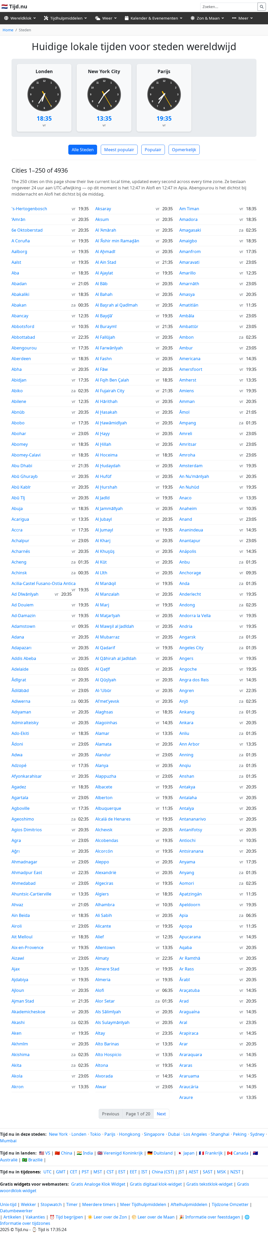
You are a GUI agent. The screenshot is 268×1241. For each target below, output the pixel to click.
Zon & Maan (208, 18)
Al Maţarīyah (107, 615)
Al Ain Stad (105, 262)
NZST (235, 1172)
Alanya (101, 765)
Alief (99, 937)
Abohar (19, 433)
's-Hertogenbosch (29, 209)
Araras (185, 1065)
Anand (185, 519)
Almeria (102, 979)
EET (133, 1172)
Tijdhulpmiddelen (66, 18)
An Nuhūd (189, 487)
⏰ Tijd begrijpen (66, 1217)
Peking (240, 1134)
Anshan (186, 776)
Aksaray (103, 209)
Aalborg (19, 251)
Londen (44, 71)
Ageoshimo (23, 819)
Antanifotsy (190, 830)
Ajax (16, 969)
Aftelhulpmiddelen (189, 1204)
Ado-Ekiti (20, 733)
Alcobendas (106, 840)
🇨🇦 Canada (237, 1153)
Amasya (187, 294)
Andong (187, 605)
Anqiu (185, 765)
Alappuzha (105, 776)
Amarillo (187, 273)
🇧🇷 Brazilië (32, 1160)
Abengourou (24, 348)
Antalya (186, 808)
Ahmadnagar (24, 862)
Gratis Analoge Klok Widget (98, 1184)
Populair (153, 150)
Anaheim (188, 508)
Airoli (17, 926)
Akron (18, 1087)
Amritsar (188, 444)
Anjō (183, 701)
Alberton (104, 797)
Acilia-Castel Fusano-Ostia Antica (44, 583)
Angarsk (187, 637)
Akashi (18, 1022)
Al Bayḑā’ (104, 316)
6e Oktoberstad (27, 230)
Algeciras (104, 883)
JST (181, 1172)
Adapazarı (21, 648)
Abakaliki (20, 294)
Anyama (187, 862)
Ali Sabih (103, 915)
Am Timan (189, 209)
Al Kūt (101, 562)
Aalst (16, 262)
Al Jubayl (103, 519)
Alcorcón (104, 851)
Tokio (95, 1134)
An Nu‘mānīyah (194, 476)
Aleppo (102, 862)
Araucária (188, 1087)
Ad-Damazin (24, 615)
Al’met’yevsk (107, 701)
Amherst (187, 380)
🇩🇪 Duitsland (160, 1153)
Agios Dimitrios (27, 830)
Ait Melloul (22, 937)
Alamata (103, 744)
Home (8, 29)
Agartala (20, 797)
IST (144, 1172)
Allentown (105, 947)
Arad (184, 1001)
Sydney (257, 1134)
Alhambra (105, 905)
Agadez (19, 787)
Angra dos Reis (194, 680)
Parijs (164, 71)
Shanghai (220, 1134)
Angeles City (191, 648)
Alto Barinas (107, 1044)
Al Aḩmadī (105, 251)
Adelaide (20, 669)
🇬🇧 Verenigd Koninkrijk (120, 1153)
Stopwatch (51, 1204)
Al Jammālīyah (109, 508)
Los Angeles (195, 1134)
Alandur (103, 755)
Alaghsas (104, 712)
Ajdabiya (20, 979)
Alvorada (104, 1076)
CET (73, 1172)
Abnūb (18, 412)
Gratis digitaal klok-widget (156, 1184)
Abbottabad (23, 337)
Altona (101, 1065)
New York (58, 1134)
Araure (186, 1097)
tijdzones (30, 1172)
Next (161, 1114)
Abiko (17, 391)
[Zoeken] (262, 7)
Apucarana (190, 937)
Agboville (21, 808)
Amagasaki (190, 230)
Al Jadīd (102, 498)
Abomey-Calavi (26, 455)
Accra (17, 530)
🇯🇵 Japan (185, 1153)
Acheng (19, 562)
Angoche (188, 669)
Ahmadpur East (27, 872)
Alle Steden (83, 150)
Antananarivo (192, 819)
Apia (183, 915)
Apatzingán (190, 894)
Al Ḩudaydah (107, 466)
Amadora (188, 219)
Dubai (174, 1134)
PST (85, 1172)
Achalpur (20, 540)
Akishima (21, 1054)
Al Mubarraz (107, 637)
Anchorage (190, 573)
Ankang (186, 712)
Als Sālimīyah (108, 1012)
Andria (185, 626)
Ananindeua (191, 530)
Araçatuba (189, 990)
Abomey (20, 444)
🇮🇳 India (85, 1153)
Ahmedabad (24, 883)
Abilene (19, 401)
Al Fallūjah (105, 337)
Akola (17, 1076)
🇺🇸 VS (44, 1153)
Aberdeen (21, 358)
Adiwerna (21, 701)
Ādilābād (20, 690)
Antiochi (187, 840)
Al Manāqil (105, 583)
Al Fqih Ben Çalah (112, 380)
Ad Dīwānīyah (25, 594)
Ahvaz (17, 905)
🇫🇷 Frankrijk (211, 1153)
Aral (183, 1022)
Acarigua (20, 519)
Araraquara (190, 1054)
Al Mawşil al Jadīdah (114, 626)
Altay (100, 1033)
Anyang (186, 872)
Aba (15, 273)
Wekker (28, 1204)
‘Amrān (18, 219)
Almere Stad (107, 969)
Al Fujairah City (109, 391)
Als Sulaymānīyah (112, 1022)
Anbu (184, 562)
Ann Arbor (189, 744)
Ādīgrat (19, 680)
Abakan (19, 305)
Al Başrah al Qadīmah (116, 305)
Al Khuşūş (105, 551)
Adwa (17, 755)
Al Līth (101, 573)
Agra (16, 840)
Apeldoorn (189, 905)
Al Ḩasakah (106, 412)
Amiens (186, 391)
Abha (17, 369)
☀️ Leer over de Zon (107, 1217)
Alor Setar (105, 1001)
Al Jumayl (104, 530)
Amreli (185, 433)
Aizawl (18, 958)
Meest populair (119, 150)
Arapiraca (188, 1033)
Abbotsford (23, 326)
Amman (187, 401)
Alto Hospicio (108, 1054)
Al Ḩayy (102, 433)
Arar (183, 1044)
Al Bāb (101, 283)
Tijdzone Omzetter (231, 1204)
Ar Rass (186, 969)
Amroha (187, 455)
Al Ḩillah (103, 444)
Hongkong (129, 1134)
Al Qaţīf (102, 669)
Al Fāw (101, 369)
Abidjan (19, 380)
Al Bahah (104, 294)
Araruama (189, 1076)
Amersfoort (190, 369)
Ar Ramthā (189, 958)
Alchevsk (104, 830)
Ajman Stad (23, 1001)
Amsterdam (191, 466)
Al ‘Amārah (105, 230)
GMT (60, 1172)
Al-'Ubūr (103, 690)
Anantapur (189, 540)
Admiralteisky (25, 722)
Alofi (99, 990)
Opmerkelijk (184, 150)
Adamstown (23, 626)
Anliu (184, 733)
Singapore (154, 1134)
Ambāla (186, 316)
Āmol (184, 412)
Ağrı (16, 851)
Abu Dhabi (22, 466)
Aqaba (185, 947)
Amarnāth (189, 283)
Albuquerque (108, 808)
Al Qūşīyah (105, 680)
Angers (186, 658)
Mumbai (8, 1141)
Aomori (186, 883)
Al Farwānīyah (109, 348)
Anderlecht (190, 594)
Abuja (17, 508)
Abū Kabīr (21, 487)
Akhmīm (20, 1044)
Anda (184, 583)
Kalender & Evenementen (154, 18)
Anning (186, 755)
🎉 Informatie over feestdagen (209, 1217)
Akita (16, 1065)
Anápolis (187, 551)
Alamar (102, 733)
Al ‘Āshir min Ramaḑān (117, 241)
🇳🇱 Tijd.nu (14, 6)
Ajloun (18, 990)
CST (110, 1172)
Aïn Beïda (21, 915)
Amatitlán (188, 305)
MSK (221, 1172)
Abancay (20, 316)
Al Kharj (102, 540)
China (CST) (163, 1172)
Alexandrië (105, 872)
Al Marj (102, 605)
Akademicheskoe (28, 1012)
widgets (22, 1184)
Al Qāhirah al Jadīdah (115, 658)
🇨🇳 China (63, 1153)
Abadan (19, 283)
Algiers (102, 894)
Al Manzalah (107, 594)
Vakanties (35, 1217)
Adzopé (19, 765)
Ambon (186, 337)
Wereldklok (20, 18)
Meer (243, 18)
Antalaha (188, 797)
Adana (18, 637)
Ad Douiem (23, 605)
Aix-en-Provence (27, 947)
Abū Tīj (18, 498)
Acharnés (21, 551)
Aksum (102, 219)
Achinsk (19, 573)
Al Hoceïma (106, 455)
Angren (186, 690)
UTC (47, 1172)
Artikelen (12, 1217)
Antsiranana (191, 851)
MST (97, 1172)
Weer (107, 18)
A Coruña (21, 241)
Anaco (185, 498)
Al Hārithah (106, 401)
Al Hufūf (103, 476)
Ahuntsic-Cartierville (31, 894)
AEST (193, 1172)
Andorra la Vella (195, 615)
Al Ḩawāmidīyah (111, 423)
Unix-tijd (8, 1204)
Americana (189, 358)
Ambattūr (188, 326)
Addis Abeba (24, 658)
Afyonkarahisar (27, 776)
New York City (104, 71)
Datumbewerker (16, 1211)
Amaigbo (188, 241)
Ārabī (184, 979)
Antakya (187, 787)
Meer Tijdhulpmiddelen (143, 1204)
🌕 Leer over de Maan (153, 1217)
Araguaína (189, 1012)
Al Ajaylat (104, 273)
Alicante (103, 926)
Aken (16, 1033)
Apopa (185, 926)
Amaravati (189, 262)
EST (121, 1172)
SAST (208, 1172)
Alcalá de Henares (113, 819)
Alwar (101, 1087)
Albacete (103, 787)
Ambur (186, 348)
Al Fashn (103, 358)
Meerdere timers (99, 1204)
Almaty (102, 958)
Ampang (187, 423)
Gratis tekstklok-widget (209, 1184)
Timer (72, 1204)
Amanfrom (190, 251)
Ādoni (17, 744)
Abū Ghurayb (25, 476)
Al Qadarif (105, 648)
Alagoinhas (106, 722)
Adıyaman (21, 712)
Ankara (186, 722)
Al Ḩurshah (106, 487)
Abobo (18, 423)
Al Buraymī (105, 326)
